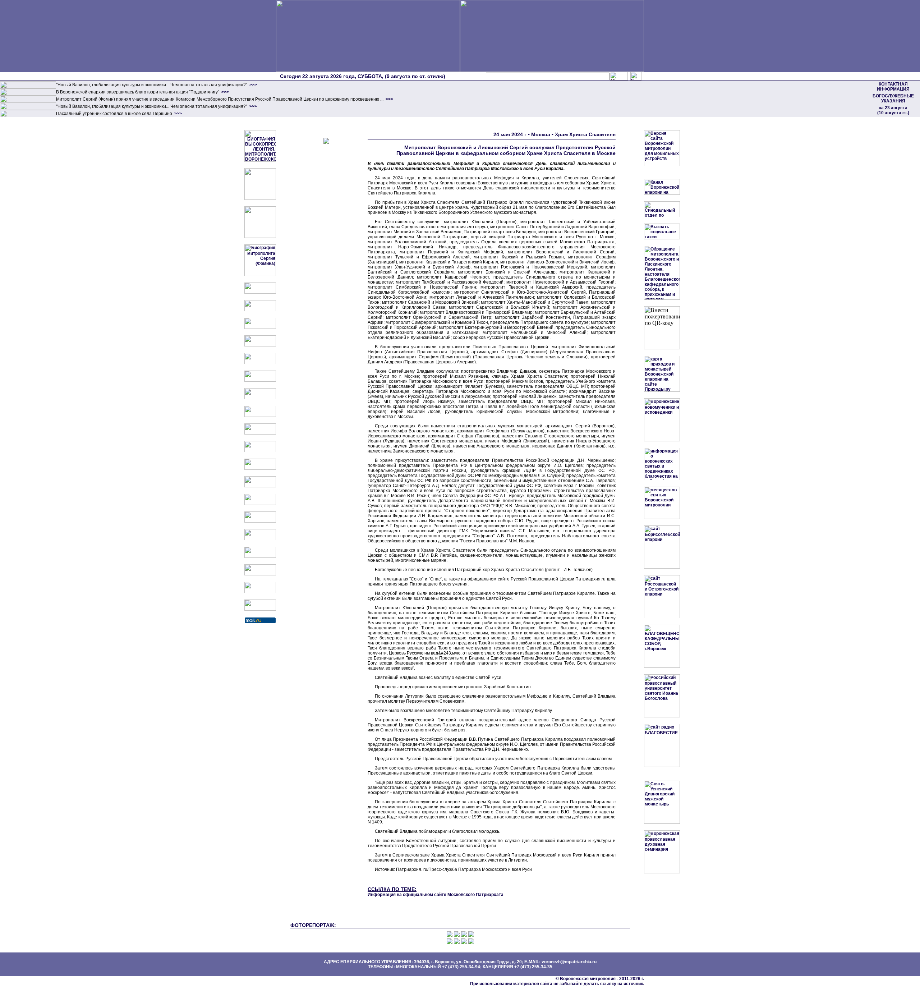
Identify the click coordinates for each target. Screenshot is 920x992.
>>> (252, 84)
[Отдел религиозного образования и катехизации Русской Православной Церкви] (260, 362)
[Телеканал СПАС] (260, 397)
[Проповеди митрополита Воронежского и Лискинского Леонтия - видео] (260, 198)
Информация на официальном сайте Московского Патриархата (435, 894)
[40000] (28, 108)
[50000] (28, 101)
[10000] (28, 86)
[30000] (28, 115)
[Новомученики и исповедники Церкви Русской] (260, 327)
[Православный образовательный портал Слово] (260, 556)
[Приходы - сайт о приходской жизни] (260, 468)
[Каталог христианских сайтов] (260, 609)
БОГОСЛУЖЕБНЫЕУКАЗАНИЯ (893, 98)
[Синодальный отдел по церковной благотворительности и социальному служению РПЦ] (260, 345)
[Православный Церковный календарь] (260, 309)
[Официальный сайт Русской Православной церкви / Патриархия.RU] (260, 292)
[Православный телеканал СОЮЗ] (260, 380)
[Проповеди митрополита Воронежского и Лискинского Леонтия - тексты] (260, 236)
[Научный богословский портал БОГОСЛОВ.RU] (260, 538)
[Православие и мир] (260, 503)
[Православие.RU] (260, 485)
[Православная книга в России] (260, 574)
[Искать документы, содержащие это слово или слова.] (619, 76)
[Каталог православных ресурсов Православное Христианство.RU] (260, 591)
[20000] (28, 94)
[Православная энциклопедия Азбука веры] (260, 521)
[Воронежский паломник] (260, 450)
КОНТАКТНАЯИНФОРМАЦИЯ (893, 87)
